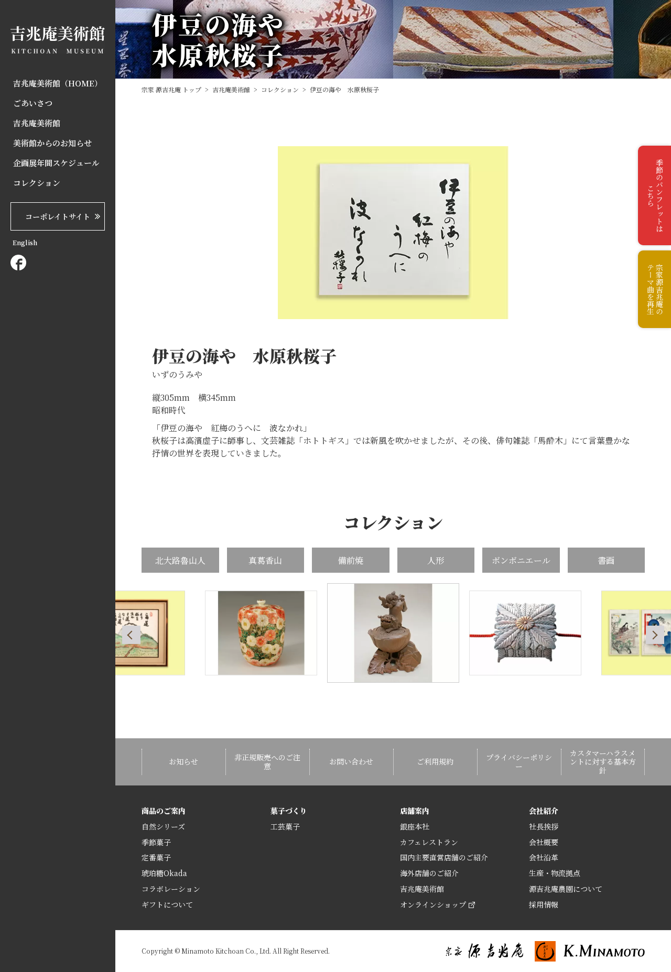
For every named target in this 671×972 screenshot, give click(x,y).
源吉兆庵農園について (565, 888)
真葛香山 (265, 560)
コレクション (36, 183)
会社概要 (543, 842)
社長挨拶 (543, 826)
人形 (435, 560)
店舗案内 (414, 810)
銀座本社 (414, 826)
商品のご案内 (164, 810)
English (25, 242)
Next (655, 635)
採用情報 (543, 904)
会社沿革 (543, 857)
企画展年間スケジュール (56, 163)
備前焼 (350, 560)
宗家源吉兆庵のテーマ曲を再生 (655, 289)
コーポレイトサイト (57, 216)
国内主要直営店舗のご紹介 (444, 857)
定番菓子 (156, 857)
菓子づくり (288, 810)
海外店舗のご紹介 (429, 873)
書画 (606, 560)
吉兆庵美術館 (36, 123)
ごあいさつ (32, 103)
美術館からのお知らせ (52, 143)
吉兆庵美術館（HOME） (57, 83)
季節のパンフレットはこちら (655, 195)
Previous (131, 635)
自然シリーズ (163, 826)
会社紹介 (543, 810)
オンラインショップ (433, 904)
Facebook (18, 262)
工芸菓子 (285, 826)
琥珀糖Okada (164, 873)
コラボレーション (171, 888)
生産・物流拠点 (554, 873)
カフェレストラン (429, 842)
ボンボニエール (521, 560)
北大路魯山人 (180, 560)
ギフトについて (167, 904)
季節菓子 (156, 842)
